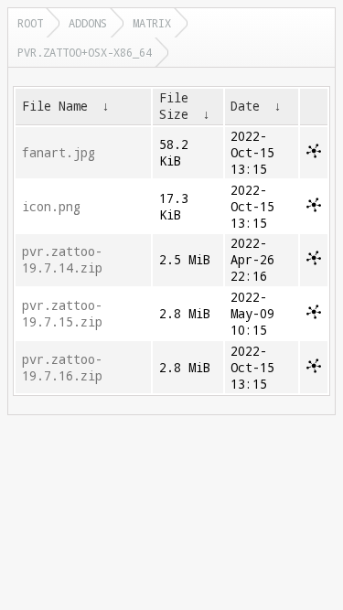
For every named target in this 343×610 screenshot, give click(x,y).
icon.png (51, 206)
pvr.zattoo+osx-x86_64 (84, 52)
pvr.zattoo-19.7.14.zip (62, 259)
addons (88, 23)
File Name (55, 106)
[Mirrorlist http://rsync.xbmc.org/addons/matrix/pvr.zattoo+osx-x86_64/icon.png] (313, 207)
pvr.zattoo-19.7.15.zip (62, 313)
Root (30, 23)
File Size (173, 106)
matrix (152, 23)
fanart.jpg (58, 152)
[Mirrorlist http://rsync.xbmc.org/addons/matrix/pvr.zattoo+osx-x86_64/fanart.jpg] (313, 153)
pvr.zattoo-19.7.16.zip (62, 367)
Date (245, 106)
